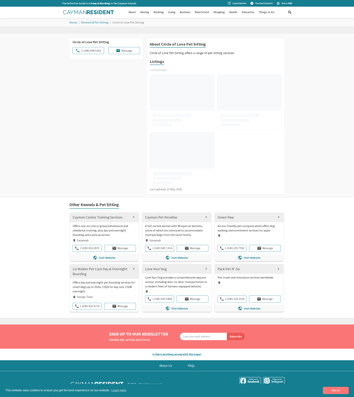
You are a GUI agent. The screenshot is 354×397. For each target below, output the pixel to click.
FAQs (191, 366)
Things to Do (266, 12)
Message (127, 50)
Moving (144, 12)
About (132, 12)
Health (233, 12)
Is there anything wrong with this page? (177, 354)
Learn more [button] (118, 390)
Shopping (219, 12)
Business (185, 12)
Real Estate (202, 12)
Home (73, 22)
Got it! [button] (336, 390)
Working (159, 12)
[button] (290, 12)
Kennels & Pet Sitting (94, 22)
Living (171, 12)
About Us (165, 366)
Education (248, 12)
